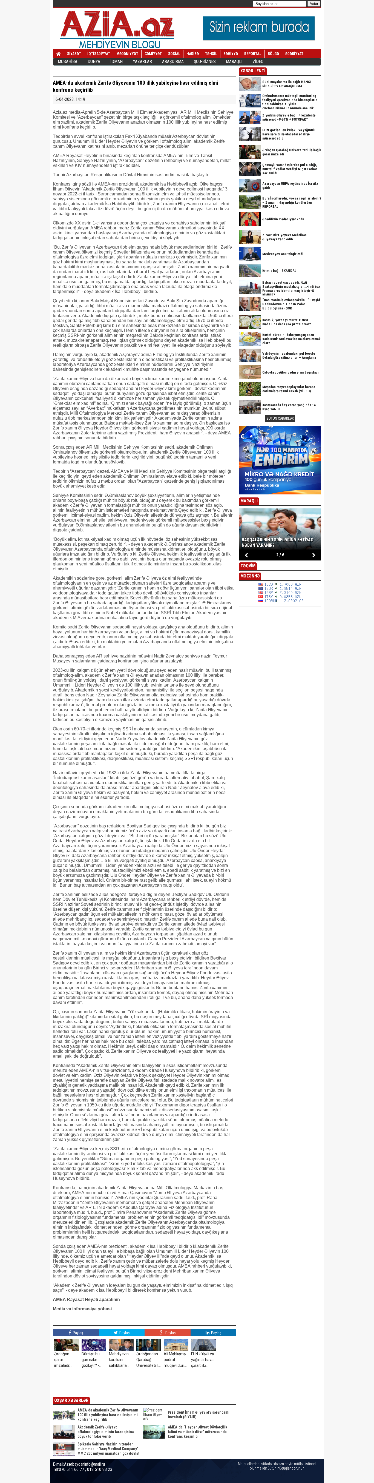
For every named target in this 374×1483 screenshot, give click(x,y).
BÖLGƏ (273, 54)
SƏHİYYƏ (230, 54)
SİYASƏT (74, 54)
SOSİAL (174, 54)
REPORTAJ (252, 54)
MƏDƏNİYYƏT (127, 54)
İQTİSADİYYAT (98, 54)
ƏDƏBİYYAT (294, 54)
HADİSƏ (192, 54)
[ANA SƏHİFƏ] (58, 54)
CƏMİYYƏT (153, 54)
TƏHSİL (211, 54)
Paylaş (77, 1333)
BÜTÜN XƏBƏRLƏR (280, 418)
